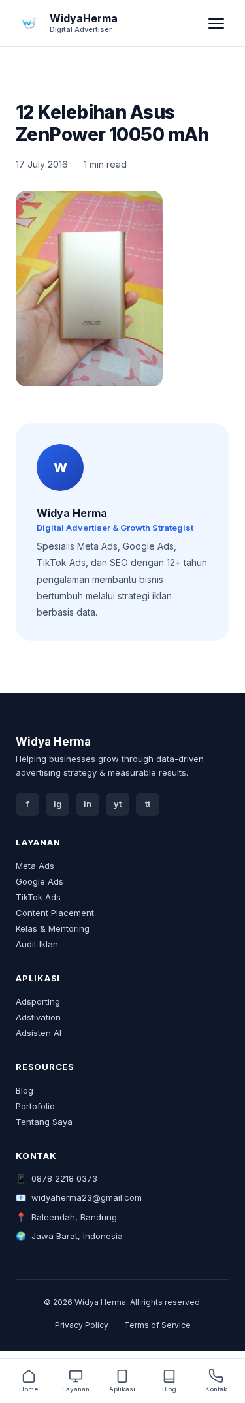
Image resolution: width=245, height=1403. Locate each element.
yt (118, 804)
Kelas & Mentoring (53, 928)
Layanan (76, 1389)
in (87, 804)
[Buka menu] (216, 23)
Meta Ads (35, 865)
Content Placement (55, 912)
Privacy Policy (81, 1325)
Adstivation (38, 1017)
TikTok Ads (38, 897)
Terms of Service (157, 1325)
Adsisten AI (38, 1033)
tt (147, 804)
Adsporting (38, 1001)
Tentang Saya (44, 1121)
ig (58, 804)
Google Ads (39, 881)
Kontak (216, 1389)
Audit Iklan (37, 944)
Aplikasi (122, 1389)
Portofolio (35, 1106)
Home (28, 1389)
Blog (24, 1090)
